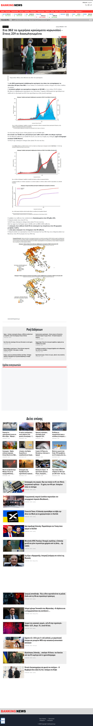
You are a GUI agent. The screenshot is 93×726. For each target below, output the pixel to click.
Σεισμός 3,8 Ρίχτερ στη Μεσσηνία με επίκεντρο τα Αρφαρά (43, 453)
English (90, 2)
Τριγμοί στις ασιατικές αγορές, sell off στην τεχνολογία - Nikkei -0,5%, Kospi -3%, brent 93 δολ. (43, 624)
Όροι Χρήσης (42, 718)
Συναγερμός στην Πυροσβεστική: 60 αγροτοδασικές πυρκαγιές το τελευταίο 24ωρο (26, 472)
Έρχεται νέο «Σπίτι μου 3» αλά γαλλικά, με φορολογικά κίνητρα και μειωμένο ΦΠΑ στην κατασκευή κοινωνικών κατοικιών (43, 640)
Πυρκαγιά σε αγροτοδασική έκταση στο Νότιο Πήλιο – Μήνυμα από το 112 (9, 434)
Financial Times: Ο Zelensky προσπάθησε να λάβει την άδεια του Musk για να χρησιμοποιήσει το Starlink (43, 512)
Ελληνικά (85, 2)
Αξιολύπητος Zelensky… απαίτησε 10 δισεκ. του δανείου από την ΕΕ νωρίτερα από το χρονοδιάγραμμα (44, 654)
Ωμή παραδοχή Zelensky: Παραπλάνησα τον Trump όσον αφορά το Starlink (44, 527)
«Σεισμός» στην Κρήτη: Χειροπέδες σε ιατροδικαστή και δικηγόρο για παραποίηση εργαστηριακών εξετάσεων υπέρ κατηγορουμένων (26, 453)
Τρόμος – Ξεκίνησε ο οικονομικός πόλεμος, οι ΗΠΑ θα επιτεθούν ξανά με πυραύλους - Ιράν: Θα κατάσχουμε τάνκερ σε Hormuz (18, 335)
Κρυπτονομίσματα (70, 11)
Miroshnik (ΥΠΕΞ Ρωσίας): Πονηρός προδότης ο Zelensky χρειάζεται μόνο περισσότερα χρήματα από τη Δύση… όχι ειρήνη (44, 543)
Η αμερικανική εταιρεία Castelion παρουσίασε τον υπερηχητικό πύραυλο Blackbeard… (41, 498)
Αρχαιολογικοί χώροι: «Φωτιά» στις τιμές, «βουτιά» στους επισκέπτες (50, 355)
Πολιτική (21, 11)
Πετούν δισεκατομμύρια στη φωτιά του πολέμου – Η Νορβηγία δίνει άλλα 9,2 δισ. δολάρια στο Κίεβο (42, 668)
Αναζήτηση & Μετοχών (91, 11)
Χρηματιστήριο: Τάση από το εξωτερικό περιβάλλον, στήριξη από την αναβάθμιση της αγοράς (50, 342)
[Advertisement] (34, 580)
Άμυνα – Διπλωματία (60, 11)
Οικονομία (7, 11)
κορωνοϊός (64, 37)
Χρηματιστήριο (41, 11)
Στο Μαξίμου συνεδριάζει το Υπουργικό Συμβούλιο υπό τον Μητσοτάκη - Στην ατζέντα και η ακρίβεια (50, 349)
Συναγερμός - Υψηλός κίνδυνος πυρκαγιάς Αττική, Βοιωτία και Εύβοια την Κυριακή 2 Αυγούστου (10, 453)
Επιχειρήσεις (33, 11)
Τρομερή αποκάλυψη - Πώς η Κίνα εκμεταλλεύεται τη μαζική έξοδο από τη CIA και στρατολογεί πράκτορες (45, 595)
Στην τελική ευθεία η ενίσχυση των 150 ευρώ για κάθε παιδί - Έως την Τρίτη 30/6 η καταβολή (58, 472)
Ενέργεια (48, 11)
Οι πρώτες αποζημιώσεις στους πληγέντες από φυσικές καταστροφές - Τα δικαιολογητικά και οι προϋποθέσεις (26, 434)
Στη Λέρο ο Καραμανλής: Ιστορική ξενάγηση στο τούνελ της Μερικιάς (44, 557)
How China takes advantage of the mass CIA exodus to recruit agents (31, 20)
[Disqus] (34, 391)
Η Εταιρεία (50, 720)
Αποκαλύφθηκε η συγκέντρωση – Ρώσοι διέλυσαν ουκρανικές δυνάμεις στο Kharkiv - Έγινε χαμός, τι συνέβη (16, 349)
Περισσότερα (79, 11)
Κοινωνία (5, 27)
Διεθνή (52, 11)
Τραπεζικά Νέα (14, 11)
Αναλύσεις (27, 11)
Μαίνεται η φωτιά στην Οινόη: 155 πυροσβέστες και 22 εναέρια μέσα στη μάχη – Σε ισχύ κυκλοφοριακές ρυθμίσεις (59, 453)
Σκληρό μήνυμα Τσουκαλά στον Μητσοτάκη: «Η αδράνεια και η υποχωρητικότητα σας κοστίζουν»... (45, 609)
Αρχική (2, 11)
